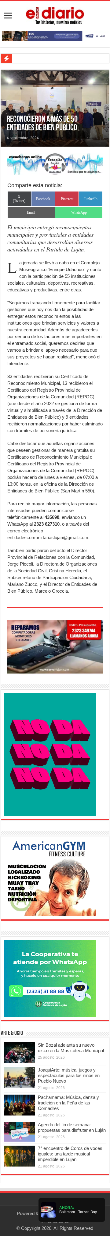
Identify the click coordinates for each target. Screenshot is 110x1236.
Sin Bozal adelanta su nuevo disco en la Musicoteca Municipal (71, 1047)
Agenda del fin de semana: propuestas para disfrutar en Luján (72, 1127)
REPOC (84, 470)
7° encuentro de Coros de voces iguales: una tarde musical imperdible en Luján (70, 1154)
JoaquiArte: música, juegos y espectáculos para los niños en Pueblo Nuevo (69, 1075)
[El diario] (55, 14)
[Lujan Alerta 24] (55, 35)
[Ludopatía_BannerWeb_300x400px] (50, 753)
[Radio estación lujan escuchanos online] (55, 163)
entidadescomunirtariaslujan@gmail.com (47, 537)
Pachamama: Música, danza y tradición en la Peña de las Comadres (68, 1103)
